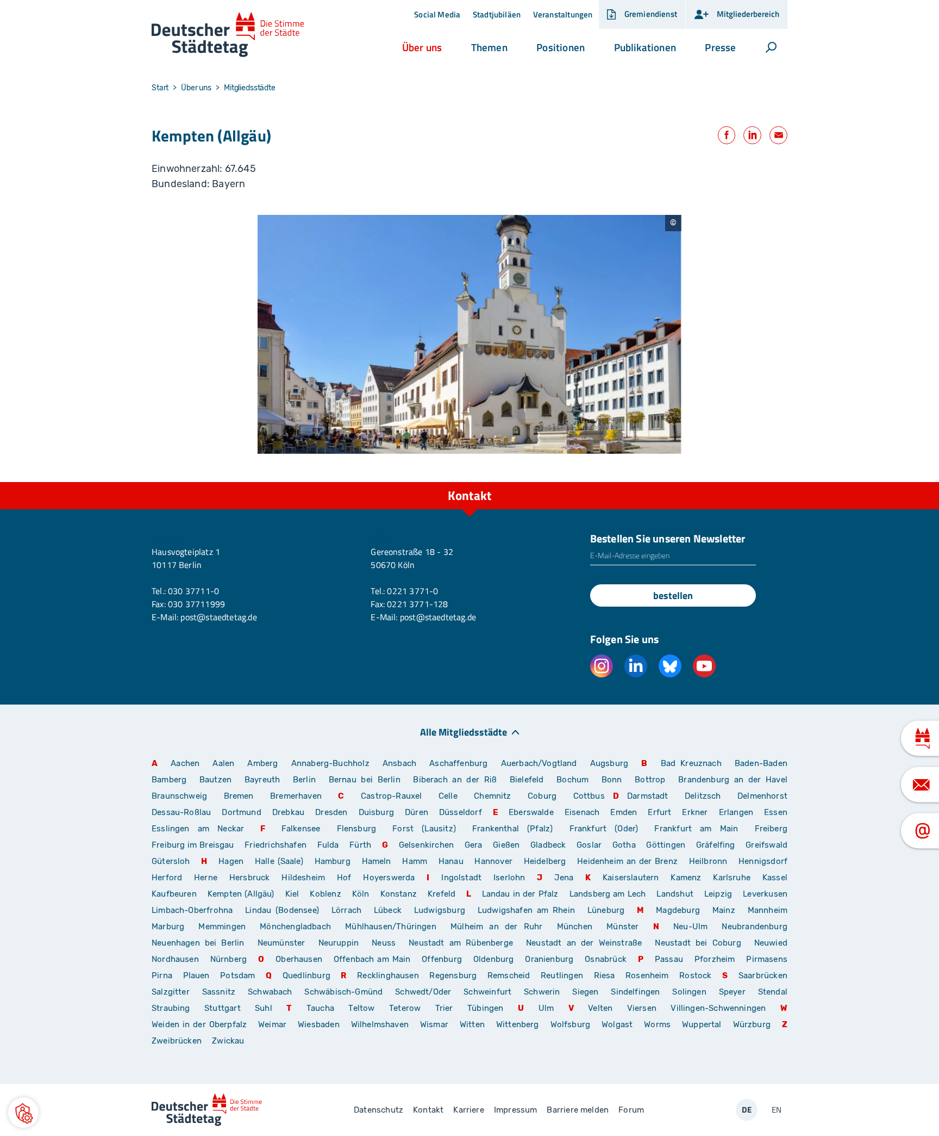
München (574, 926)
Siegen (585, 992)
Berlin (304, 780)
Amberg (262, 763)
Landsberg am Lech (607, 894)
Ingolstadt (461, 877)
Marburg (168, 926)
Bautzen (215, 780)
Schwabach (272, 992)
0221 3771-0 (412, 590)
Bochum (572, 780)
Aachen (185, 763)
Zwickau (228, 1041)
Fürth (360, 845)
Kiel (292, 894)
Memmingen (222, 926)
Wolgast (617, 1024)
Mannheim (767, 910)
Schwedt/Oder (423, 992)
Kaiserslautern (631, 877)
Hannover (493, 861)
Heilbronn (708, 861)
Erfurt (659, 812)
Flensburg (357, 829)
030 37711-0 (193, 590)
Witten (472, 1024)
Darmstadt (647, 796)
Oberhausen (299, 959)
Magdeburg (678, 910)
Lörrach (346, 910)
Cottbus (589, 796)
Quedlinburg (306, 975)
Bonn (612, 780)
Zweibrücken (177, 1041)
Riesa (604, 975)
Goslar (589, 845)
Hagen (230, 861)
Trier (444, 1008)
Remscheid (508, 975)
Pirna (162, 975)
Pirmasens (766, 959)
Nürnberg (228, 959)
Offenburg (442, 959)
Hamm (414, 861)
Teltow (361, 1008)
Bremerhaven (296, 796)
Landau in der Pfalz (520, 894)
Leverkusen (765, 894)
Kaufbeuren (174, 894)
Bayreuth (262, 780)
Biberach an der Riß (455, 780)
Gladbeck (548, 845)
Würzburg (752, 1024)
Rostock (695, 975)
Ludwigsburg (439, 910)
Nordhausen (175, 959)
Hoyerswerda (389, 877)
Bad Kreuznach (691, 763)
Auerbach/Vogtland (539, 763)
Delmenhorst (762, 796)
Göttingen (666, 845)
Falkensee (301, 829)
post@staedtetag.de (218, 616)
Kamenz (686, 877)
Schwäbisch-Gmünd (343, 992)
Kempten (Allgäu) (241, 894)
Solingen (689, 992)
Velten (600, 1008)
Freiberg (771, 829)
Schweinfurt (487, 992)
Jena (563, 877)
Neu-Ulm (690, 926)
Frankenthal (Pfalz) (512, 829)
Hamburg (332, 861)
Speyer (732, 992)
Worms (657, 1024)
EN (776, 1109)
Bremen (239, 796)
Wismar (434, 1024)
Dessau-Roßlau (181, 812)
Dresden (331, 812)
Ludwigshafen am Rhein (526, 910)
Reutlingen (562, 975)
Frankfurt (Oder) (603, 829)
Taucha (320, 1008)
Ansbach (399, 763)
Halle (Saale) (279, 861)
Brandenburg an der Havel (732, 780)
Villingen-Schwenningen (718, 1008)
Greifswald (766, 845)
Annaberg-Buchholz (330, 763)
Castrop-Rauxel (391, 796)
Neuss (384, 943)
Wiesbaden (319, 1024)
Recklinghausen (388, 975)
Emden (623, 812)
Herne (205, 877)
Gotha (624, 845)
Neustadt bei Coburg (698, 943)
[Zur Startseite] (228, 35)
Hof (344, 877)
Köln (361, 894)
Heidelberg (545, 861)
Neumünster (281, 943)
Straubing (171, 1008)
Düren (416, 812)
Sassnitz (218, 992)
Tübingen (485, 1008)
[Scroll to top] (776, 482)
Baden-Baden (761, 763)
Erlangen (736, 812)
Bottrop (650, 780)
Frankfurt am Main (696, 829)
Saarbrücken (762, 975)
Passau (669, 959)
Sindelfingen (635, 992)
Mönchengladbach (295, 926)
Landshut (674, 894)
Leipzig (718, 894)
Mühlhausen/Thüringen (390, 926)
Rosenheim (647, 975)
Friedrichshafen (275, 845)
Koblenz (325, 894)
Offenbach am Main (372, 959)
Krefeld (441, 894)
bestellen (673, 595)
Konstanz (398, 894)
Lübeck (390, 910)
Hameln (376, 861)
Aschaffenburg (458, 763)
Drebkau (289, 812)
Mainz (723, 910)
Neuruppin (338, 943)
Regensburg (453, 975)
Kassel (774, 877)
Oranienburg (549, 959)
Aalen (223, 763)
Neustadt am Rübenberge (461, 943)
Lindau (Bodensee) (282, 910)
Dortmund (241, 812)
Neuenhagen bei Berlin (198, 943)
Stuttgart (222, 1008)
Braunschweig (179, 796)
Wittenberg (517, 1024)
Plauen (196, 975)
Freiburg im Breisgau (193, 845)
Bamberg (169, 780)
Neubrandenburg (754, 926)
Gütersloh (171, 861)
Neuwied (770, 943)
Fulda (328, 845)
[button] (422, 47)
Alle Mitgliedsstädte (463, 731)
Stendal (772, 992)
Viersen (641, 1008)
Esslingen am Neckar (198, 829)
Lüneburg (605, 910)
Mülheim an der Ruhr (496, 926)
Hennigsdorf (762, 861)
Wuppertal (702, 1024)
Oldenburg (493, 959)
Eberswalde (531, 812)
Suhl (263, 1008)
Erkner (695, 812)
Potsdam (237, 975)
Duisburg (376, 812)
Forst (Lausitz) (424, 829)
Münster (622, 926)
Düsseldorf (460, 812)
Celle (448, 796)
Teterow (405, 1008)
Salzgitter (171, 992)
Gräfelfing (716, 845)
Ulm (546, 1008)
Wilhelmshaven (380, 1024)
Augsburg (609, 763)
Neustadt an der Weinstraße (584, 943)
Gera (474, 845)
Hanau (451, 861)
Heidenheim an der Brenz (627, 861)
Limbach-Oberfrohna (192, 910)
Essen (775, 812)
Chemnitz (492, 796)
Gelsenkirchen (426, 845)
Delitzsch (703, 796)
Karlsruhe (731, 877)
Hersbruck (249, 877)
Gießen (506, 845)
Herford (167, 877)
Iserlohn (509, 877)
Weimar (272, 1024)
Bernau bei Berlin (367, 780)
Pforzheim (714, 959)
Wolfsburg (570, 1024)
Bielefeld (527, 780)
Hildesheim (303, 877)
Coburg (542, 796)
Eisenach (582, 812)
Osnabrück (606, 959)
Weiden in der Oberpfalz (201, 1024)
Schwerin (542, 992)
